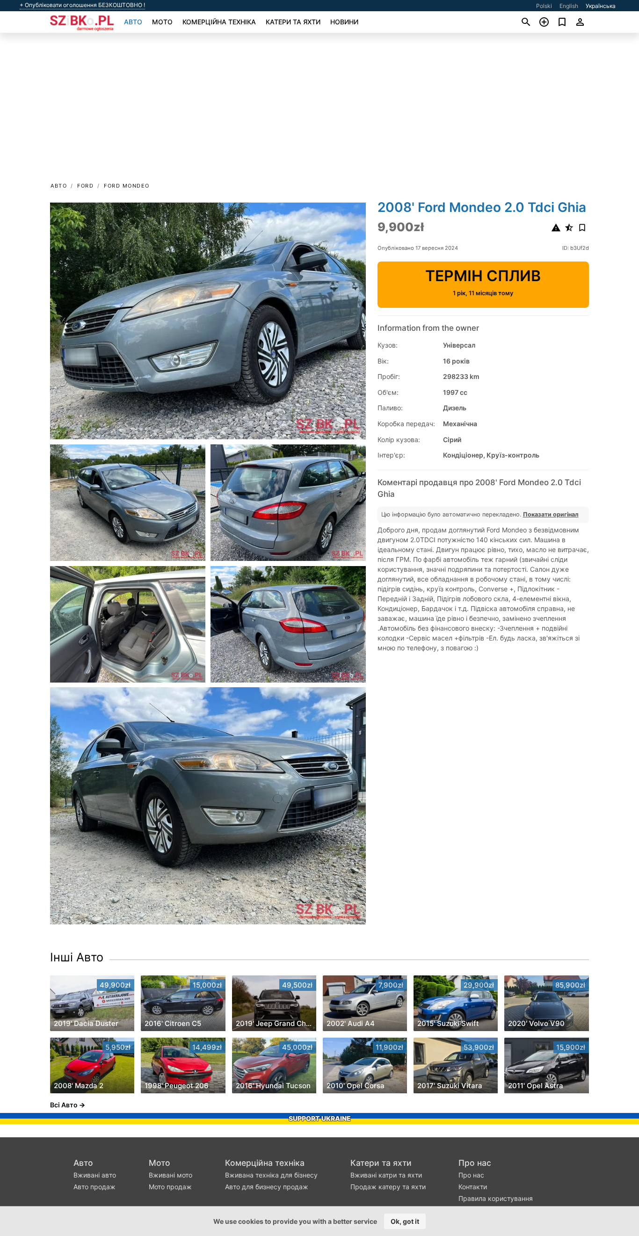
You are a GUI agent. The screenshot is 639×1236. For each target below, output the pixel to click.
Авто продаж (94, 1187)
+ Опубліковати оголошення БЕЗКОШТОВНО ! (82, 5)
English (568, 5)
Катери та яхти (293, 22)
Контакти (472, 1187)
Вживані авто (94, 1175)
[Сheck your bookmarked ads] (562, 22)
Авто (133, 22)
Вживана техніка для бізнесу (271, 1175)
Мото (162, 22)
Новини (344, 22)
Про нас (474, 1163)
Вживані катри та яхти (386, 1175)
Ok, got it (405, 1221)
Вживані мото (170, 1175)
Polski (544, 5)
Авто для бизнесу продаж (266, 1187)
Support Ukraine (320, 1118)
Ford (85, 185)
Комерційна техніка (219, 22)
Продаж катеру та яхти (388, 1187)
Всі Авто (64, 1105)
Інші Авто (76, 957)
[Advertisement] (319, 110)
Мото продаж (170, 1187)
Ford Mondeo (127, 185)
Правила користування (495, 1198)
